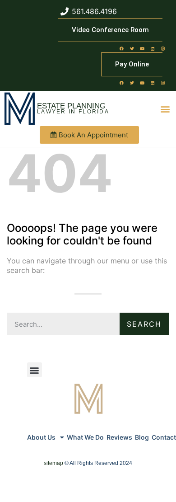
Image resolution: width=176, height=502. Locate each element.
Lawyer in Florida (73, 111)
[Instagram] (163, 48)
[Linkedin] (152, 48)
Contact (164, 437)
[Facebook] (121, 48)
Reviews (119, 437)
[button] (164, 108)
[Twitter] (132, 48)
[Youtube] (142, 48)
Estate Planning (71, 106)
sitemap (53, 463)
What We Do (85, 437)
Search (144, 323)
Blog (142, 437)
